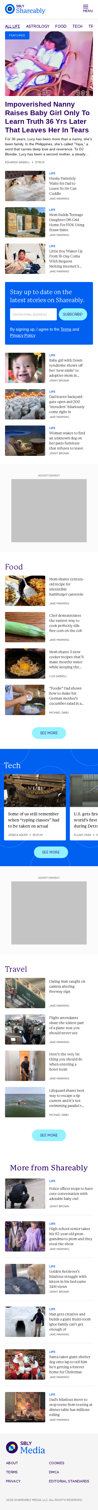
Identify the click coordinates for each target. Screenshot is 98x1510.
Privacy (13, 1481)
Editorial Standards (69, 1481)
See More (49, 733)
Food (60, 26)
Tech (77, 26)
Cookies (56, 1463)
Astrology (37, 26)
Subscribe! (73, 314)
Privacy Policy (22, 335)
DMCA (54, 1472)
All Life (12, 26)
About (12, 1463)
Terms (66, 329)
